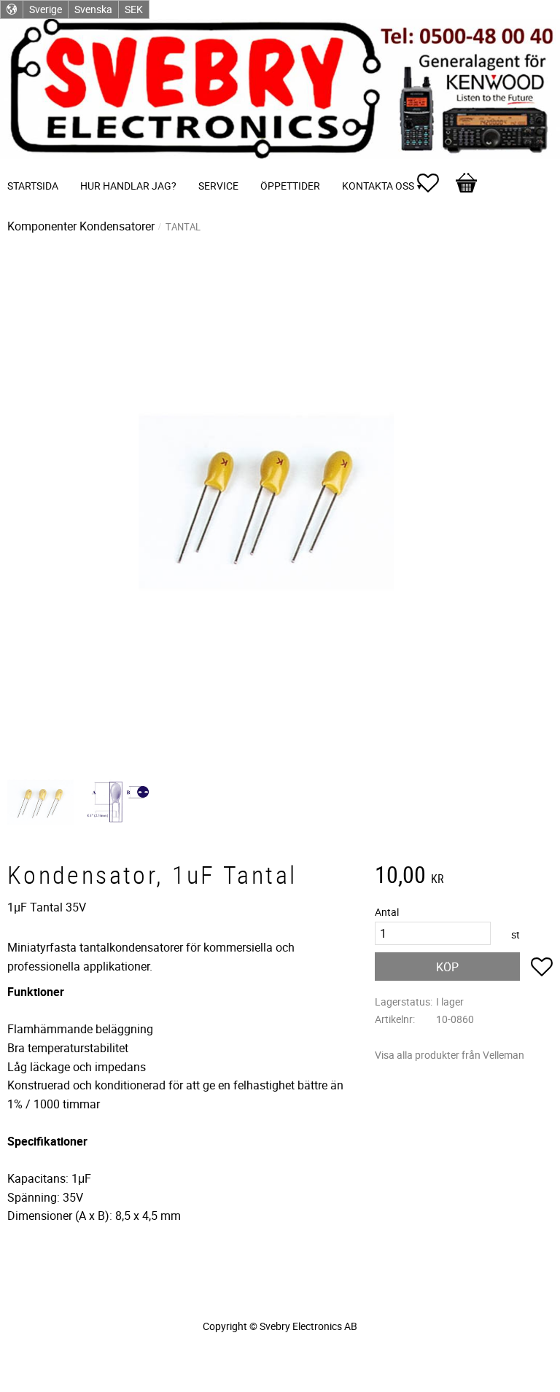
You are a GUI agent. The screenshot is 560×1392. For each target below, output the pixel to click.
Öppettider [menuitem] (290, 186)
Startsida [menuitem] (32, 186)
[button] (435, 183)
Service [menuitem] (218, 186)
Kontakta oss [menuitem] (378, 186)
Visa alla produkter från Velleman (449, 1055)
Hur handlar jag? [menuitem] (128, 186)
